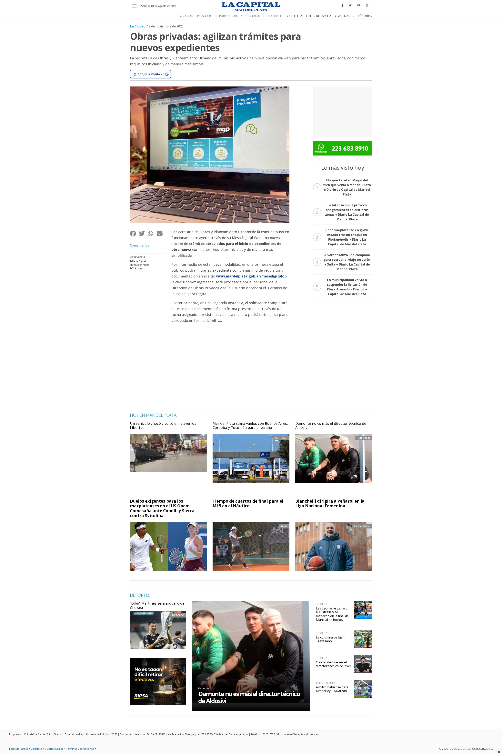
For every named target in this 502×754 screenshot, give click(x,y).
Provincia (204, 16)
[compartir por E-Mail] (160, 233)
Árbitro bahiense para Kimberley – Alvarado (332, 689)
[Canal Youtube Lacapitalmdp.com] (358, 5)
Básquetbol (362, 526)
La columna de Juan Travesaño (330, 639)
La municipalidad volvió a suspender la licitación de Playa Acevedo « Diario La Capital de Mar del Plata (341, 287)
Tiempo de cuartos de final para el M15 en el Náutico (248, 503)
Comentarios (139, 245)
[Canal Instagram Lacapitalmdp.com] (367, 5)
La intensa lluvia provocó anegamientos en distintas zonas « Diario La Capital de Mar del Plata (342, 212)
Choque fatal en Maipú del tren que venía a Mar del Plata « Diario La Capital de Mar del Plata (343, 187)
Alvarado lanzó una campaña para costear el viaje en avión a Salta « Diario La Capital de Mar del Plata (343, 262)
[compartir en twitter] (143, 233)
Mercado (178, 615)
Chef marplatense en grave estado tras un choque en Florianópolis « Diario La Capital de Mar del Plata (342, 237)
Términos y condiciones (80, 748)
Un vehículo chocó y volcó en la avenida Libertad (163, 425)
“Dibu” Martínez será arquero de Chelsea (157, 605)
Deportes (222, 16)
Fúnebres (365, 16)
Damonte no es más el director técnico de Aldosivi (330, 425)
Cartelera (294, 16)
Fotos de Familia (318, 16)
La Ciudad (186, 16)
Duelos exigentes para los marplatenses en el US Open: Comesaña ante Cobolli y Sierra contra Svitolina (162, 508)
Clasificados (344, 16)
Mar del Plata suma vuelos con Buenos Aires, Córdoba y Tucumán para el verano (250, 425)
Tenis (201, 526)
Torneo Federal (326, 683)
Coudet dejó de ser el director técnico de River (333, 664)
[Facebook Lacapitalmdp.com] (343, 5)
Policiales (275, 16)
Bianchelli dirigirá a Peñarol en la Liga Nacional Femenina (330, 503)
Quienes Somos (54, 748)
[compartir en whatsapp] (152, 233)
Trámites (137, 268)
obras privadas (140, 264)
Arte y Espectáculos (248, 16)
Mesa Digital (139, 261)
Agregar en (151, 74)
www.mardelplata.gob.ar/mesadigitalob (251, 276)
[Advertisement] (342, 111)
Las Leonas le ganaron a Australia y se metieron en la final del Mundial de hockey (332, 614)
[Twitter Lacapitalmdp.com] (350, 5)
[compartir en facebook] (134, 233)
